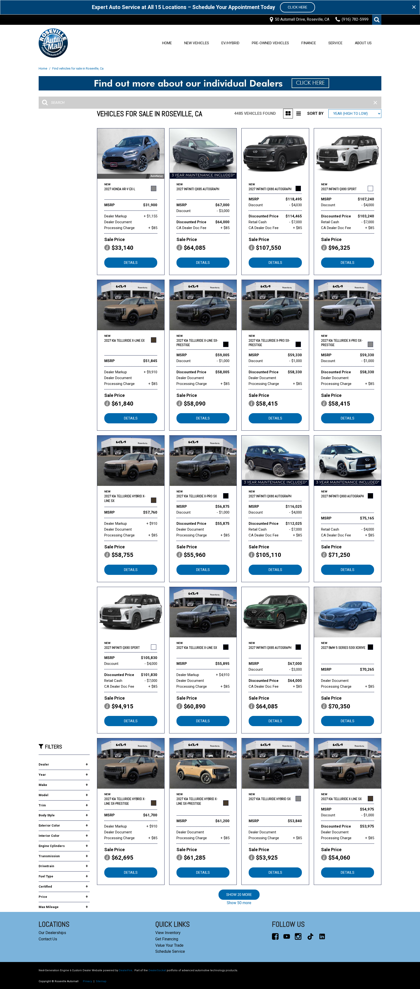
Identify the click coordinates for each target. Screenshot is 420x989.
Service (335, 43)
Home (167, 43)
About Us (363, 43)
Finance (308, 43)
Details (131, 262)
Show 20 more (239, 894)
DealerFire (125, 970)
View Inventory (168, 932)
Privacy (87, 981)
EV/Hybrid (230, 43)
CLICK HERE (297, 7)
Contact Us (48, 939)
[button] (376, 20)
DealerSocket (157, 970)
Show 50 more (239, 902)
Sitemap (101, 981)
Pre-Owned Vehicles (270, 43)
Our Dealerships (52, 932)
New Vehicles (196, 43)
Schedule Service (170, 951)
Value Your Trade (169, 945)
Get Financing (166, 939)
